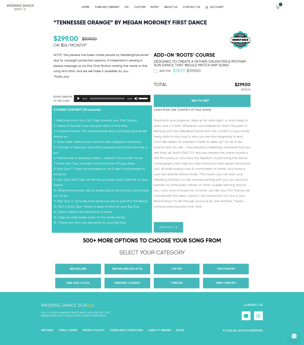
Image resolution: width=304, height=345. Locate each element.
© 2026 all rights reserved (243, 330)
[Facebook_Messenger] (294, 336)
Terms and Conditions (126, 330)
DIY (127, 7)
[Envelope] (246, 315)
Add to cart (200, 100)
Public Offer (68, 330)
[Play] (78, 98)
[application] (111, 98)
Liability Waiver (159, 330)
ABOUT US (171, 7)
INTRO (155, 7)
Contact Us (253, 305)
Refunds (47, 330)
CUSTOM (139, 7)
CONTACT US (191, 7)
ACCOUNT (217, 7)
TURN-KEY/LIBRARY (107, 7)
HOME (85, 7)
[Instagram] (258, 315)
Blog (180, 330)
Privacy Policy (93, 330)
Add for (180, 71)
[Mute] (136, 98)
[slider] (144, 98)
